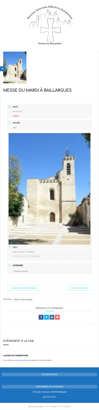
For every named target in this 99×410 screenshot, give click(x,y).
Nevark (55, 406)
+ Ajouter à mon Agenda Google (24, 288)
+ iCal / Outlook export (79, 288)
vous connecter (19, 360)
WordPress (67, 406)
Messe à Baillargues (23, 299)
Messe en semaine (21, 271)
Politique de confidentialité (35, 406)
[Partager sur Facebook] (41, 317)
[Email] (57, 317)
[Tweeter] (46, 317)
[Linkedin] (52, 317)
